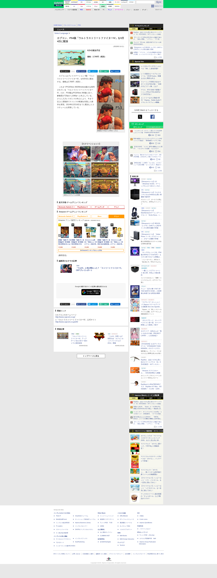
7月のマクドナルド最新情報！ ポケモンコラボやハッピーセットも (149, 431)
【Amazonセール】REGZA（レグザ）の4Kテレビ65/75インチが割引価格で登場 (151, 225)
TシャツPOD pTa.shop (147, 535)
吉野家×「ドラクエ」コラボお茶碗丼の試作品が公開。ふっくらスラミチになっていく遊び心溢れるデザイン (147, 54)
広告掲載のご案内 (88, 554)
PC (104, 10)
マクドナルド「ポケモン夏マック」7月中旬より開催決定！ (151, 446)
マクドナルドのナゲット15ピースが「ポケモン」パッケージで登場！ (151, 458)
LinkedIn (116, 71)
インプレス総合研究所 (63, 522)
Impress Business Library (83, 522)
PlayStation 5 (82, 207)
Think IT (58, 516)
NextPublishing (80, 542)
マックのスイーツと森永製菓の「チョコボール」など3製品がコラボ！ (151, 496)
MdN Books (123, 535)
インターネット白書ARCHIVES (65, 546)
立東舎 (102, 526)
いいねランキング (154, 127)
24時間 (142, 29)
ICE (138, 513)
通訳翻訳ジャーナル (126, 522)
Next (122, 235)
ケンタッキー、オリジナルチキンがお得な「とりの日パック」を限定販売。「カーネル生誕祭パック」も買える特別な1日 (147, 413)
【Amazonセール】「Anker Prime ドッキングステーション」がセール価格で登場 (151, 236)
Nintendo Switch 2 (66, 207)
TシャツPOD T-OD (106, 522)
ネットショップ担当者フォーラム (85, 519)
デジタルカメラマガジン (63, 539)
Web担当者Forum (61, 519)
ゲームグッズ (99, 207)
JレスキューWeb (125, 526)
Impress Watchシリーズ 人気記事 (147, 395)
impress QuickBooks (146, 522)
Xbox (99, 216)
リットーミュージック (107, 516)
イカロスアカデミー (126, 529)
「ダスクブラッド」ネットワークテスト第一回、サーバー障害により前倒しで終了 (151, 322)
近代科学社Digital (105, 542)
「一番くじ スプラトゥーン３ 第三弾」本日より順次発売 (150, 273)
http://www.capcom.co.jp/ (65, 317)
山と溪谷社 (101, 529)
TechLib (122, 545)
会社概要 (127, 554)
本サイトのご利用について (61, 554)
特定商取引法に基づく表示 (155, 554)
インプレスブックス (81, 538)
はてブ (94, 71)
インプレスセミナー (81, 526)
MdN (119, 533)
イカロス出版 (122, 513)
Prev (60, 235)
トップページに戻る (91, 356)
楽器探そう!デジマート (107, 519)
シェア (83, 71)
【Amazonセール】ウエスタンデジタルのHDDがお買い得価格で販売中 (151, 194)
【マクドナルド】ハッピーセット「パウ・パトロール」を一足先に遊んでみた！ (151, 480)
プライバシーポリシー (116, 554)
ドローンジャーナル (62, 529)
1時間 (133, 29)
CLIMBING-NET (105, 535)
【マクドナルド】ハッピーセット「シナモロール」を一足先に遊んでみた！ (151, 488)
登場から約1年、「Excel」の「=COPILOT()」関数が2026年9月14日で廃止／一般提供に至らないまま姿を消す (147, 408)
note (105, 71)
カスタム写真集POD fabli (148, 538)
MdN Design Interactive (127, 539)
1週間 (150, 29)
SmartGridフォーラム (81, 516)
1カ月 (159, 29)
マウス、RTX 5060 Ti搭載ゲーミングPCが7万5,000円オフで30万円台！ (151, 92)
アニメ (116, 207)
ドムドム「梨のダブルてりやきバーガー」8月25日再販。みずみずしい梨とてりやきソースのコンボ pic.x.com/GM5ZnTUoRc (147, 156)
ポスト (66, 71)
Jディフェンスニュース (127, 519)
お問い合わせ (76, 554)
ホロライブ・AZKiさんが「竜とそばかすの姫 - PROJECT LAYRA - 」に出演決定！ (151, 333)
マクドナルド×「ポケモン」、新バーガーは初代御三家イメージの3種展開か (151, 472)
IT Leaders (59, 526)
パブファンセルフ (145, 529)
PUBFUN (140, 526)
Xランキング (139, 124)
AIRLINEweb (124, 516)
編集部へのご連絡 (101, 554)
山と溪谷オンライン (106, 532)
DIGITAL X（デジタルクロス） (84, 529)
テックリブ (121, 542)
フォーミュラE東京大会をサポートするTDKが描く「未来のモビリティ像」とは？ (151, 84)
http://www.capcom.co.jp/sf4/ (66, 322)
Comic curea (143, 519)
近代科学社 (101, 539)
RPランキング (137, 127)
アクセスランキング (142, 26)
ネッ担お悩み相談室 (62, 533)
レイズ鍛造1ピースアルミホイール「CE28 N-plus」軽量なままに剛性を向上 (151, 76)
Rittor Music (102, 513)
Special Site (139, 61)
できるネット (60, 542)
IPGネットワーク (142, 532)
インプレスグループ (139, 554)
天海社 (142, 516)
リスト (73, 71)
